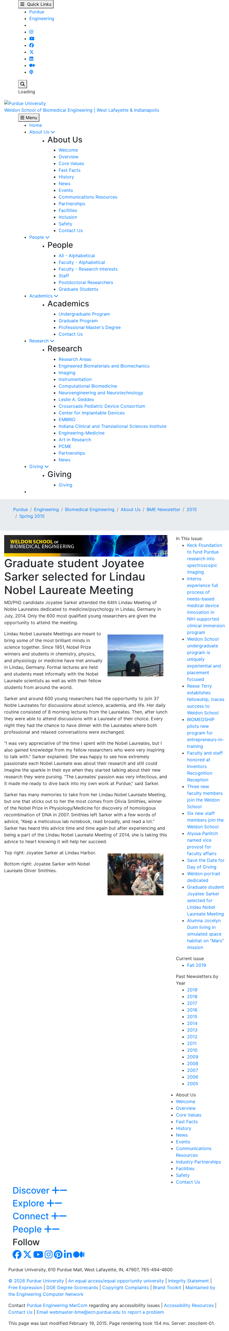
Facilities (68, 210)
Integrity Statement (188, 1281)
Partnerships (72, 203)
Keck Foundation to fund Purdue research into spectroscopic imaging (204, 558)
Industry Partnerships (198, 1162)
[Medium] (32, 65)
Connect (32, 1216)
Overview (68, 156)
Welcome (68, 150)
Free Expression (25, 1287)
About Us (40, 132)
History (66, 177)
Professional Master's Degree (90, 327)
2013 (192, 1030)
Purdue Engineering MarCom (57, 1305)
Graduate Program (78, 320)
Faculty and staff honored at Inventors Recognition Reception (205, 766)
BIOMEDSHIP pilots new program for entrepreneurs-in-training (205, 733)
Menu (30, 117)
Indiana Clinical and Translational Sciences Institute (112, 426)
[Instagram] (31, 32)
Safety (65, 223)
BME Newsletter (163, 509)
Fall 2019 (196, 965)
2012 (192, 1036)
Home (35, 125)
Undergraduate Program (84, 314)
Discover (32, 1190)
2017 (192, 1003)
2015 (192, 509)
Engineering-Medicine (81, 433)
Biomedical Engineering (90, 509)
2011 (192, 1043)
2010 (192, 1050)
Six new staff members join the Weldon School (205, 819)
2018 (192, 996)
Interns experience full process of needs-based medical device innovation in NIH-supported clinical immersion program (206, 605)
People (37, 237)
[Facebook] (31, 45)
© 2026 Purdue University (36, 1281)
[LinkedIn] (31, 58)
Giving (36, 466)
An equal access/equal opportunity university (116, 1281)
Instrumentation (75, 379)
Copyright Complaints (125, 1287)
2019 (192, 990)
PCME (65, 446)
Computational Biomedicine (88, 386)
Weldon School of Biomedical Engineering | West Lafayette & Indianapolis (81, 110)
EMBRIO (67, 419)
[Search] (22, 84)
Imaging (67, 372)
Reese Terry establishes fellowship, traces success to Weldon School (205, 699)
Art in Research (75, 439)
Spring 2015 (32, 516)
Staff (64, 275)
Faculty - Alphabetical (82, 262)
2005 (192, 1083)
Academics (41, 296)
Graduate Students (78, 289)
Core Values (71, 163)
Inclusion (68, 217)
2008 (192, 1063)
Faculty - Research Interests (88, 269)
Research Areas (75, 359)
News (64, 183)
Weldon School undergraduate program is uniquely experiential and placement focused (204, 659)
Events (66, 190)
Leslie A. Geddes (76, 399)
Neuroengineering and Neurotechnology (101, 392)
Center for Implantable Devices (92, 413)
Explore (30, 1203)
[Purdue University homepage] (25, 103)
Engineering (41, 18)
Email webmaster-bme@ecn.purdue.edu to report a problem (100, 1312)
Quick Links (37, 4)
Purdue (36, 12)
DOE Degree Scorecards (72, 1287)
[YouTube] (31, 38)
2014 (192, 1023)
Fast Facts (69, 170)
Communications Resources (88, 197)
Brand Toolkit (167, 1287)
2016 (192, 1010)
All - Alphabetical (77, 255)
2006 (192, 1077)
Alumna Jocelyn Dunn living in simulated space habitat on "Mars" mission (205, 934)
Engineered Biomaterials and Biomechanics (104, 366)
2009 (192, 1057)
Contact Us (71, 230)
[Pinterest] (58, 1256)
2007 (192, 1070)
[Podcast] (31, 72)
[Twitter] (31, 52)
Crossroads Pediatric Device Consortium (102, 406)
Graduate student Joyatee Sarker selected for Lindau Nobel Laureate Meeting (205, 900)
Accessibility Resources (189, 1305)
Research (39, 341)
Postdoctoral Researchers (86, 282)
